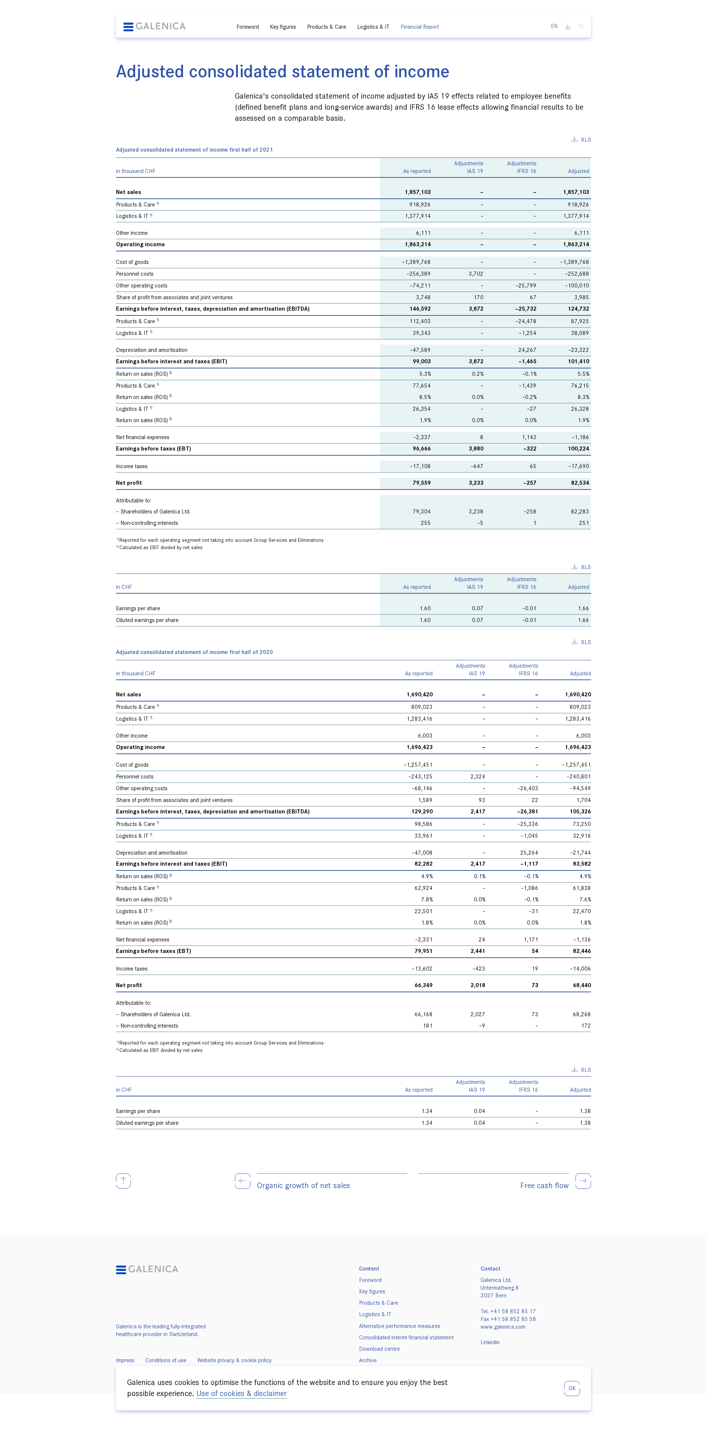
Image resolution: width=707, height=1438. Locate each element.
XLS (586, 140)
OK (572, 1388)
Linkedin (490, 1342)
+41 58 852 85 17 (513, 1311)
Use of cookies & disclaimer (241, 1393)
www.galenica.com (503, 1327)
